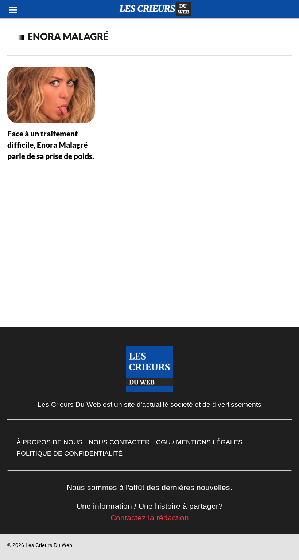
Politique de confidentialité (69, 453)
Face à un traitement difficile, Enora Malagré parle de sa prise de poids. (50, 144)
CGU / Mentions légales (199, 442)
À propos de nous (49, 442)
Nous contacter (119, 442)
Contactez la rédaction (149, 517)
